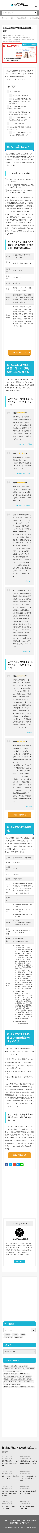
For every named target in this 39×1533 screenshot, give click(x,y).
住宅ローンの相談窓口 (10, 1374)
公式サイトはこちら (19, 352)
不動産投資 (7, 1334)
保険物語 (6, 1379)
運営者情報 (14, 1523)
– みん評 (29, 732)
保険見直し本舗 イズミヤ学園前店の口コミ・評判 (28, 1462)
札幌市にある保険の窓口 (11, 1387)
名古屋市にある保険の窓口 (12, 1384)
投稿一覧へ (19, 1261)
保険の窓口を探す (22, 18)
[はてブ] (18, 1164)
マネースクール (8, 1337)
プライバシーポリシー (17, 1520)
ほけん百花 (20, 1376)
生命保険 (28, 1376)
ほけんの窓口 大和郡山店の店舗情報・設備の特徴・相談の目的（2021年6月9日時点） (20, 101)
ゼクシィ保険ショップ (10, 1381)
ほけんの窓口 (23, 1366)
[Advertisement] (19, 1192)
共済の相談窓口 (30, 1368)
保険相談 (17, 41)
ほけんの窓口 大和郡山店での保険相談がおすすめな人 (19, 128)
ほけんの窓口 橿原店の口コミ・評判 (28, 1507)
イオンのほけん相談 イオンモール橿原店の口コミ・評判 (28, 1478)
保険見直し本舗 (18, 1337)
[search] (35, 13)
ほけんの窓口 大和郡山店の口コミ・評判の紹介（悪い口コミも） (19, 108)
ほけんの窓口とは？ (15, 91)
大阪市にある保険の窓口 (26, 1381)
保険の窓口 (11, 41)
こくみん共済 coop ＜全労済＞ (13, 1371)
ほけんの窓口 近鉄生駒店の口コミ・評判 (28, 1492)
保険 (12, 18)
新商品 (29, 1379)
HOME (5, 18)
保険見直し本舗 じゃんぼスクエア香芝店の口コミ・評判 (10, 1463)
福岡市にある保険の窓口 (27, 1387)
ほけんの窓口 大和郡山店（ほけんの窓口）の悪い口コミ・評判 (20, 119)
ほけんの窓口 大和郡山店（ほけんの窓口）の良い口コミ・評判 (20, 113)
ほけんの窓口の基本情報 (16, 123)
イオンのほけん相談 (10, 1376)
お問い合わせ (31, 1520)
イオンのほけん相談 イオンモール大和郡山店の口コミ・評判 (10, 1493)
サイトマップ (24, 1523)
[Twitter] (10, 1164)
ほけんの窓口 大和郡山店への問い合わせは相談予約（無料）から (20, 134)
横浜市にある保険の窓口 (18, 1379)
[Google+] (14, 1164)
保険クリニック (19, 1368)
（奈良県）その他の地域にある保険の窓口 (17, 39)
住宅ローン (15, 1334)
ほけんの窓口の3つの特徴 (19, 95)
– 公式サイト (27, 581)
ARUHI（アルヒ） (24, 1374)
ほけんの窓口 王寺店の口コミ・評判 (9, 1507)
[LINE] (22, 1164)
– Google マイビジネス (24, 444)
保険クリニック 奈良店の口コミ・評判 (10, 1477)
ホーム (5, 1520)
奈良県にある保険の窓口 (23, 37)
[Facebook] (6, 1164)
